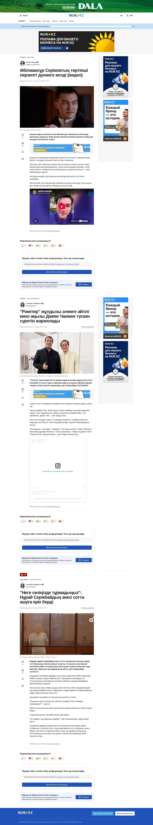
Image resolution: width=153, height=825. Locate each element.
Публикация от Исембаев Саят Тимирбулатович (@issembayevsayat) (57, 498)
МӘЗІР (25, 15)
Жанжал (55, 21)
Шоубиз (21, 21)
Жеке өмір (46, 21)
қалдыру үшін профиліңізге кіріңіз (67, 264)
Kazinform (34, 672)
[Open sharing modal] (23, 151)
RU (121, 15)
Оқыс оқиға (63, 21)
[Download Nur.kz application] (76, 6)
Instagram (72, 158)
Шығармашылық (35, 21)
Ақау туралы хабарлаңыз (103, 813)
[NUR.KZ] (76, 15)
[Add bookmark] (22, 159)
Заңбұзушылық (35, 579)
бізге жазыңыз (54, 231)
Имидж (71, 21)
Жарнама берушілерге (125, 813)
